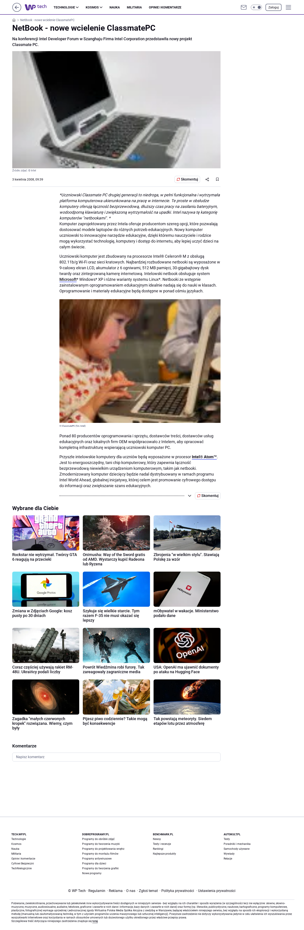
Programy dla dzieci (94, 863)
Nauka (114, 7)
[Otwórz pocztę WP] (243, 7)
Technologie (64, 7)
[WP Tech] (39, 7)
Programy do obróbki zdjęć (98, 839)
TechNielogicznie (21, 868)
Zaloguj (273, 7)
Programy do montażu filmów (100, 853)
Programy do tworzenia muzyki (101, 844)
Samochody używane (236, 848)
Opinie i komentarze (165, 7)
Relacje (228, 858)
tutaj (95, 921)
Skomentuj (189, 179)
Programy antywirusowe (96, 858)
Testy (227, 839)
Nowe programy (91, 873)
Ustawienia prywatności (215, 891)
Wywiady (229, 853)
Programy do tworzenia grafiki (100, 868)
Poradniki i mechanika (237, 844)
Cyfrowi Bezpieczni (22, 863)
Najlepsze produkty (164, 853)
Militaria (134, 7)
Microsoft (68, 279)
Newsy (157, 839)
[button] (256, 7)
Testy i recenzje (162, 844)
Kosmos (92, 7)
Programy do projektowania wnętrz (103, 848)
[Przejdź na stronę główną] (16, 10)
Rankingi (158, 848)
